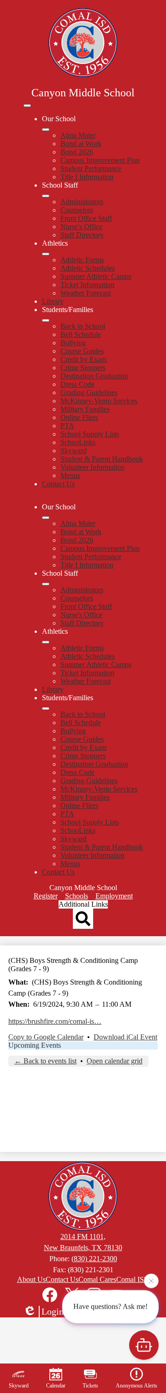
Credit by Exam (83, 359)
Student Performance (90, 168)
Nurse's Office (81, 226)
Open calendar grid (114, 1061)
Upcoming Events (34, 1045)
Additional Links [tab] (83, 904)
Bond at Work (80, 144)
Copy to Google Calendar (45, 1037)
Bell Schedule (80, 334)
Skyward (73, 450)
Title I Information (86, 177)
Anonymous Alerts (136, 1385)
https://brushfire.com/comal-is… (54, 1021)
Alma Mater (77, 135)
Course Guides (82, 351)
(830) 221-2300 (94, 1259)
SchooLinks (77, 442)
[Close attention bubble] (151, 1280)
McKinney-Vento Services (98, 401)
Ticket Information (87, 285)
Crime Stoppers (83, 368)
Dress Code (77, 384)
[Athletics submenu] (45, 254)
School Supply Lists (89, 434)
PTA (67, 426)
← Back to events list (45, 1061)
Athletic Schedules (87, 268)
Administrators (81, 202)
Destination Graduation (94, 376)
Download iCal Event (125, 1037)
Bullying (73, 343)
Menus (70, 475)
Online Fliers (79, 417)
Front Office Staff (86, 218)
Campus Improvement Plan (100, 160)
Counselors (76, 210)
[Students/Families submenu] (45, 320)
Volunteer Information (92, 467)
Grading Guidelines (89, 392)
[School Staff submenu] (45, 196)
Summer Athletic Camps (95, 276)
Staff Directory (82, 235)
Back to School (82, 326)
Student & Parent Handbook (101, 459)
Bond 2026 (76, 152)
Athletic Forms (82, 260)
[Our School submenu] (45, 129)
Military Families (85, 409)
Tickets (90, 1385)
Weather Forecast (85, 293)
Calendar (55, 1385)
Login (53, 1311)
